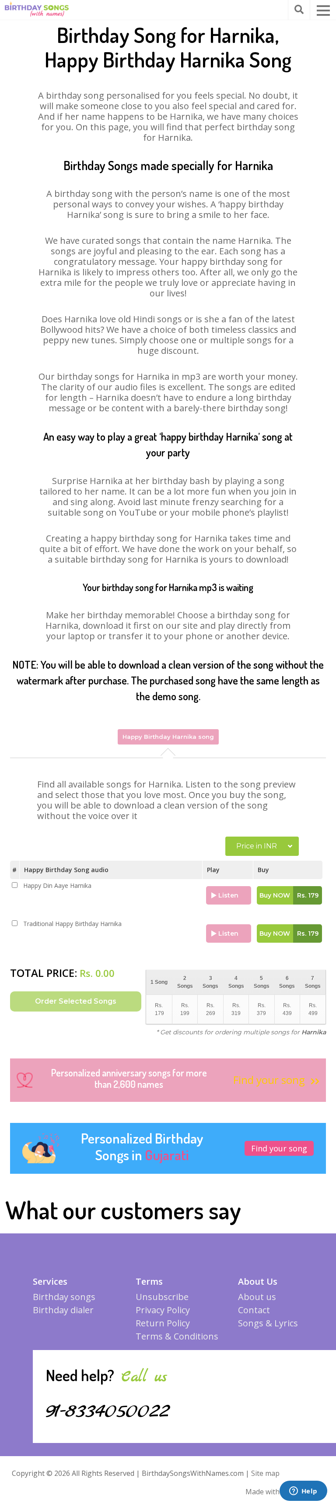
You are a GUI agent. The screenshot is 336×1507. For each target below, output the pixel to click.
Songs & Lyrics (268, 1323)
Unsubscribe (162, 1297)
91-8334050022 (108, 1411)
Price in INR (256, 846)
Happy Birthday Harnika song (168, 736)
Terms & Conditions (177, 1336)
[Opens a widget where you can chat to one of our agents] (303, 1492)
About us (257, 1297)
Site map (265, 1473)
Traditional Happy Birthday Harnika (72, 924)
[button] (323, 10)
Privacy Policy (163, 1310)
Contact (254, 1310)
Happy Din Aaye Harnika (57, 886)
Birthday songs (64, 1297)
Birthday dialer (63, 1310)
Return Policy (163, 1323)
